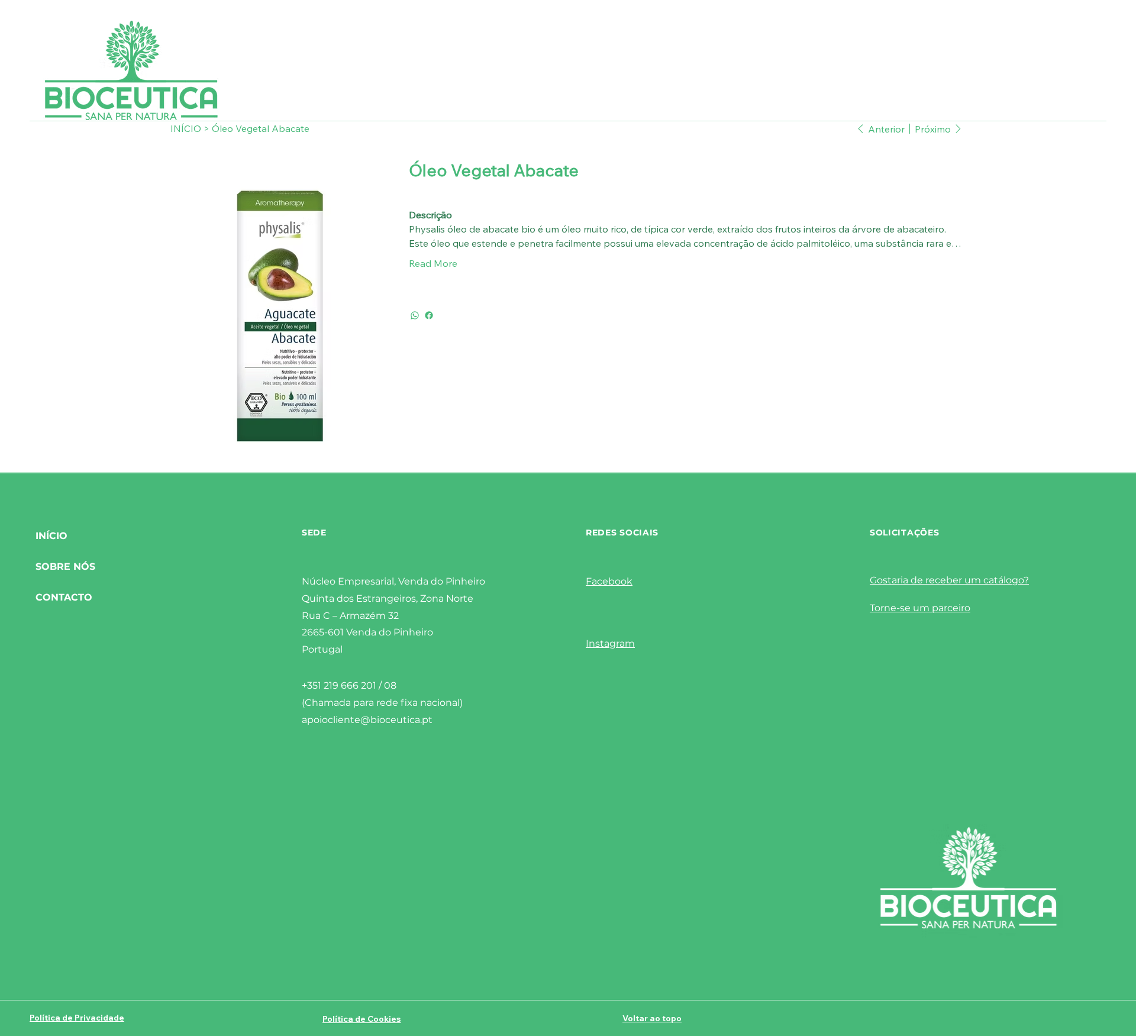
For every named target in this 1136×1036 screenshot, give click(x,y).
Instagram (610, 643)
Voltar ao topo (652, 1018)
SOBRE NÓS (65, 566)
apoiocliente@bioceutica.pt (367, 719)
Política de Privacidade (77, 1017)
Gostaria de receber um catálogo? (949, 580)
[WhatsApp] (415, 315)
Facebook (609, 581)
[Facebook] (429, 315)
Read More (433, 263)
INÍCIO (51, 535)
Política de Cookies (361, 1019)
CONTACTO (64, 597)
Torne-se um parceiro (920, 608)
